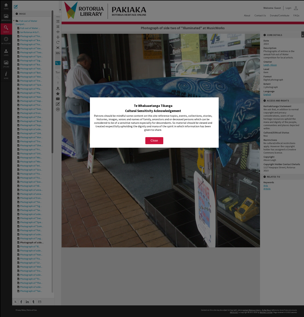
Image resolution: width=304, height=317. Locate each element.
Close (154, 140)
